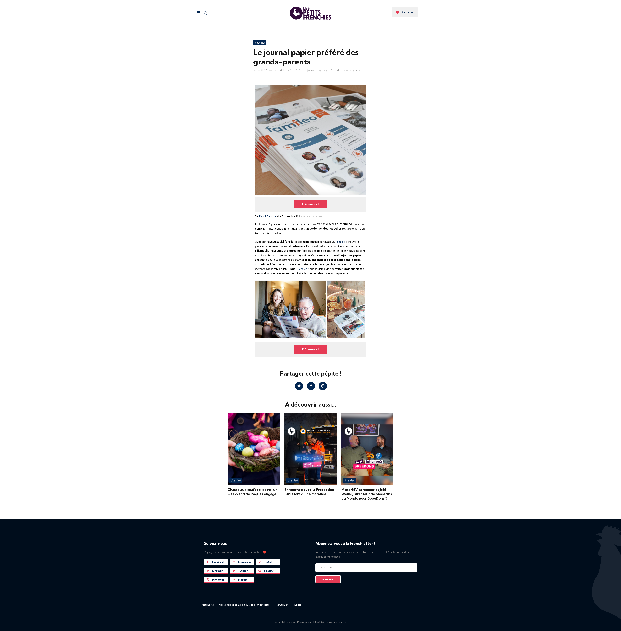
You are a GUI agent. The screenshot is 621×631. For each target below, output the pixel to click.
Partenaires (208, 604)
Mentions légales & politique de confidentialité (244, 604)
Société (260, 42)
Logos (297, 604)
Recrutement (282, 604)
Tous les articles (276, 70)
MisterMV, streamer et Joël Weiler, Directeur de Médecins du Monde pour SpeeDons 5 (366, 494)
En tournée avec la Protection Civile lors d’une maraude (309, 492)
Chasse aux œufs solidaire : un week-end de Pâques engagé (253, 492)
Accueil (258, 70)
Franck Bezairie (267, 216)
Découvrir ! (310, 204)
